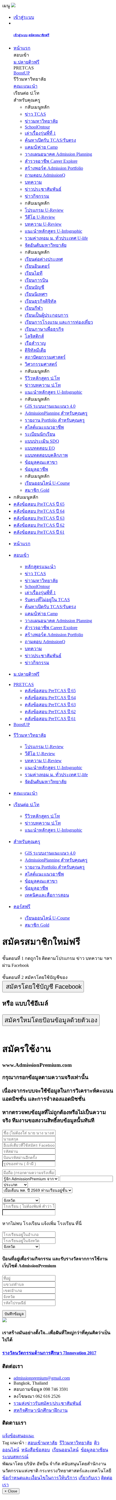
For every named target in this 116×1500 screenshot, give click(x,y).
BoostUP (22, 73)
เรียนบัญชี (34, 287)
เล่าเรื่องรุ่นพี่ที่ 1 (40, 133)
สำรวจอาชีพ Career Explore (51, 161)
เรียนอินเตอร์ (37, 266)
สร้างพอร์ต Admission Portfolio (54, 168)
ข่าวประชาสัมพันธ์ (43, 189)
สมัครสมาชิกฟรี (38, 35)
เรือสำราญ (35, 343)
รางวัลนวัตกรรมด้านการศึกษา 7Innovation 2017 (49, 1352)
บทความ (33, 182)
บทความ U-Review (43, 224)
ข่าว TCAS (35, 114)
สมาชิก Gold (37, 490)
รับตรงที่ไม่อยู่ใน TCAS (47, 599)
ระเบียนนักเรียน (40, 434)
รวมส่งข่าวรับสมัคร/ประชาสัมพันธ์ (47, 1403)
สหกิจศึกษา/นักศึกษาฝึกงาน (41, 1410)
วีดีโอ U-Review (40, 217)
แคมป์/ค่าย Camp (41, 147)
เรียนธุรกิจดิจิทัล (40, 301)
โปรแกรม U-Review (44, 210)
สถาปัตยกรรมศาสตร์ (45, 357)
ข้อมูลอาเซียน (94, 1449)
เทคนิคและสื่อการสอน (47, 895)
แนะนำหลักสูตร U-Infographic (53, 231)
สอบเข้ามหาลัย (42, 1442)
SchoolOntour (37, 127)
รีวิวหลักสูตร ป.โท (42, 378)
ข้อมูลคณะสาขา (41, 462)
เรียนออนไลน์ (65, 1449)
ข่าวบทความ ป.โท (43, 385)
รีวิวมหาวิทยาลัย (75, 1442)
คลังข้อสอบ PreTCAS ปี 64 (39, 511)
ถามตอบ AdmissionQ (45, 175)
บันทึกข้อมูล (14, 1314)
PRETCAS (24, 684)
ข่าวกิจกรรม (37, 196)
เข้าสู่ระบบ (24, 17)
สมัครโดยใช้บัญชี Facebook (44, 986)
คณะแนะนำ (25, 86)
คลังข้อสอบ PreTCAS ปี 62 (39, 525)
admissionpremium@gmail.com (42, 1378)
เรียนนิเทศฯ (36, 294)
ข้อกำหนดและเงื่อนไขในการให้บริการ (39, 1477)
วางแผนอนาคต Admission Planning (58, 154)
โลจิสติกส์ (34, 336)
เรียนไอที (34, 273)
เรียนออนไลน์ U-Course (47, 483)
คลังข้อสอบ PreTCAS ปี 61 (39, 532)
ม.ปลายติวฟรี (26, 62)
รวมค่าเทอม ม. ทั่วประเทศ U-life (56, 238)
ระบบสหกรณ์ (15, 1456)
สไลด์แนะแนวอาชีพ (44, 427)
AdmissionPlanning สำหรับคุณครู (56, 413)
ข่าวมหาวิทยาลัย (41, 121)
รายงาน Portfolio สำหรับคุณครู (55, 420)
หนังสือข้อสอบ (35, 1449)
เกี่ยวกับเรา (89, 1477)
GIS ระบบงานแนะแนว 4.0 (50, 406)
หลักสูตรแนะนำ (40, 566)
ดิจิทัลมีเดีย (35, 350)
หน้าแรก (22, 48)
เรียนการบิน (36, 280)
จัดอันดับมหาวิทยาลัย (45, 245)
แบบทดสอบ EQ (40, 448)
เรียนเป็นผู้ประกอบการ (46, 315)
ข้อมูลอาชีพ (36, 469)
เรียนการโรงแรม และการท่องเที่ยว (59, 322)
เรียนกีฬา (34, 308)
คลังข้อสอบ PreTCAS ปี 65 (39, 504)
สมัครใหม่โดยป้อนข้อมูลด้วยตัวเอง (51, 1020)
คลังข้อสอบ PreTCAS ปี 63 (39, 518)
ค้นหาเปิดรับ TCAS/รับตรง (50, 140)
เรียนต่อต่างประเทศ (44, 259)
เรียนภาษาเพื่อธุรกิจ (44, 329)
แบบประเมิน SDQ (42, 441)
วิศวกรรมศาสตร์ (41, 364)
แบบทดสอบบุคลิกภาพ (46, 455)
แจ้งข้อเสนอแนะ (18, 1435)
